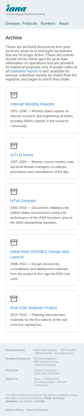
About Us (11, 378)
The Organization (44, 382)
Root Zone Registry (46, 350)
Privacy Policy (15, 410)
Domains (13, 23)
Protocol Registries (45, 370)
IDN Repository (64, 353)
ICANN (40, 401)
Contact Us (40, 385)
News (37, 378)
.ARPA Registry (43, 353)
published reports (24, 71)
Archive (62, 382)
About (63, 23)
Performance (51, 378)
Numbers (48, 23)
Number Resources (18, 358)
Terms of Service (37, 410)
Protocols (29, 23)
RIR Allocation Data (46, 361)
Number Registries (45, 358)
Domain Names (15, 350)
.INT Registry (67, 350)
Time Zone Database (47, 373)
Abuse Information (45, 365)
